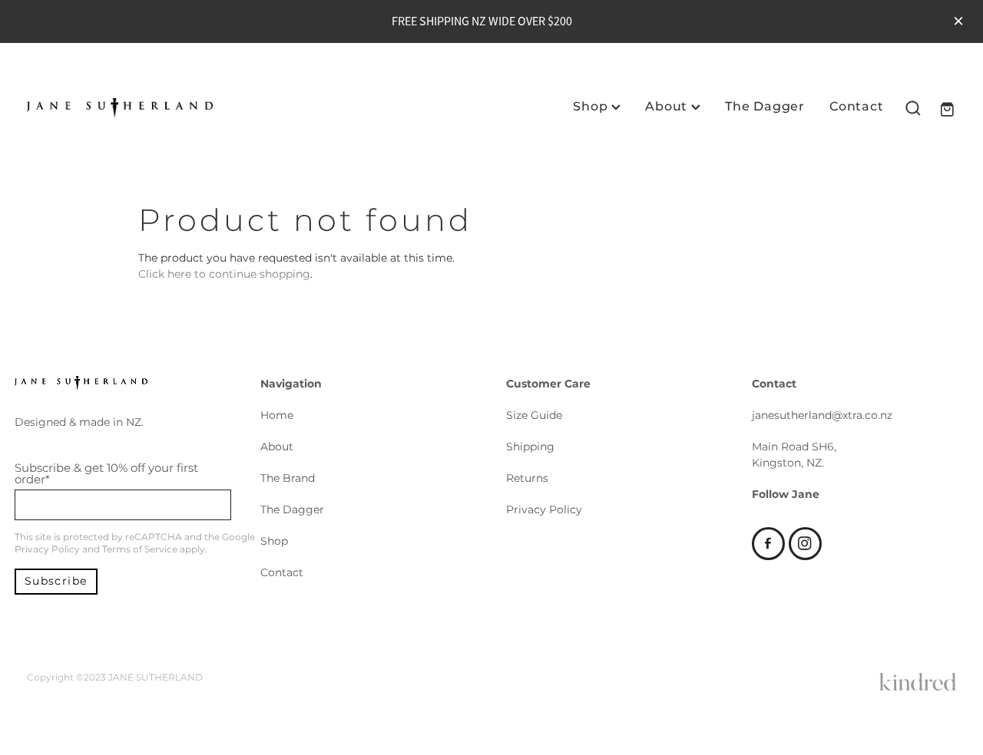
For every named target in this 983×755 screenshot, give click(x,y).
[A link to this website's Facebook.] (768, 543)
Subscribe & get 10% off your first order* (106, 474)
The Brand (287, 478)
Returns (527, 478)
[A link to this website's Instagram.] (805, 543)
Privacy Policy (47, 549)
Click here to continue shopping (224, 274)
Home (276, 415)
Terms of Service (139, 549)
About (668, 107)
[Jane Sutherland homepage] (120, 108)
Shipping (530, 447)
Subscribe (56, 581)
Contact (856, 107)
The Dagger (765, 107)
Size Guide (534, 415)
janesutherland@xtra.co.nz (822, 415)
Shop (592, 107)
